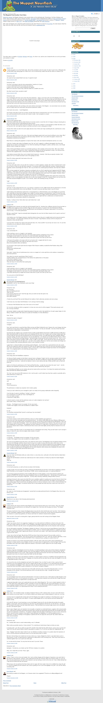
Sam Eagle (33, 18)
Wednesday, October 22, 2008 (12, 500)
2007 (74, 83)
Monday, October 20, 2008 (12, 73)
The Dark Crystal (75, 101)
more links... (75, 124)
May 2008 (76, 73)
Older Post (63, 683)
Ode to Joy (19, 21)
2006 (74, 86)
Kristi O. (9, 68)
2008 (74, 58)
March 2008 (76, 77)
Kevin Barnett (10, 671)
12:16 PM (10, 60)
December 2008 (77, 60)
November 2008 (77, 62)
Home (35, 683)
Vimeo (30, 56)
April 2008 (76, 75)
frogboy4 (9, 204)
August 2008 (76, 67)
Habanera (57, 20)
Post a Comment (7, 680)
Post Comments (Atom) (15, 685)
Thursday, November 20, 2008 (12, 677)
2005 (74, 88)
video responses (45, 21)
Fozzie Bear (49, 23)
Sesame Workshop (76, 117)
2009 (74, 56)
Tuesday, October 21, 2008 (12, 160)
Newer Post (6, 683)
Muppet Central (75, 120)
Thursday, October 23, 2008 (12, 545)
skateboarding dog (40, 25)
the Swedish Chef (41, 20)
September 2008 (77, 65)
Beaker (62, 20)
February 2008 (77, 79)
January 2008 (76, 81)
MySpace (25, 56)
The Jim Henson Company (77, 96)
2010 (74, 54)
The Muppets (74, 94)
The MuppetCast (75, 122)
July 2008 (76, 69)
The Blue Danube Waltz (29, 20)
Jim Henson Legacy (76, 118)
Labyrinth (74, 103)
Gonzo (4, 20)
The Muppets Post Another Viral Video (14, 15)
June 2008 (76, 71)
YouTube (20, 56)
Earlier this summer (7, 17)
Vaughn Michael (10, 118)
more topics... (76, 105)
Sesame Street (75, 97)
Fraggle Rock (74, 99)
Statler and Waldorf (29, 21)
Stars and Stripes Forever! (59, 18)
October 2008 (76, 64)
